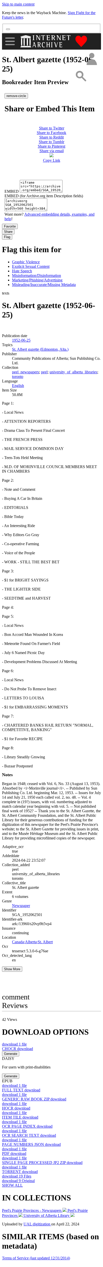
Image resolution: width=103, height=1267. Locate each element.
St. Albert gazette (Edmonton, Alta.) (40, 349)
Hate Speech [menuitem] (22, 271)
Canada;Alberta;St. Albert (32, 942)
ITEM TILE (20, 1117)
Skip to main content (18, 4)
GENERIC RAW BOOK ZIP (34, 1099)
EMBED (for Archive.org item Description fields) (43, 196)
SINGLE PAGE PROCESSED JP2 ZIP (42, 1162)
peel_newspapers (25, 372)
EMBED (11, 191)
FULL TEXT (21, 1090)
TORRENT (20, 1171)
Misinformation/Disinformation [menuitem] (36, 275)
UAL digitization (37, 1224)
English (18, 385)
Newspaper (21, 905)
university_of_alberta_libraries (73, 372)
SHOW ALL (12, 1185)
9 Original (18, 1181)
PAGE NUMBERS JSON (31, 1144)
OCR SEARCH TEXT (29, 1135)
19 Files (16, 1176)
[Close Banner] (8, 29)
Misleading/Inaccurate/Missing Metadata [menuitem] (44, 284)
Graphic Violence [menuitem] (26, 262)
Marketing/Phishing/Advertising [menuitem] (37, 280)
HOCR (16, 1108)
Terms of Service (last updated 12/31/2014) (36, 1258)
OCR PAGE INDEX (27, 1126)
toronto (17, 376)
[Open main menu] (10, 41)
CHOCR (17, 1049)
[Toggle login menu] (91, 59)
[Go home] (46, 41)
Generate (10, 1054)
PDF (14, 1153)
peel (44, 372)
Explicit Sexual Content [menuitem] (31, 266)
